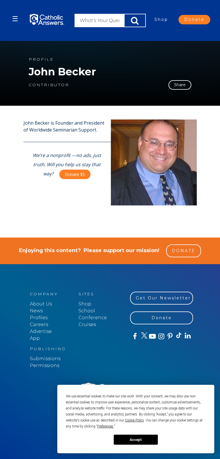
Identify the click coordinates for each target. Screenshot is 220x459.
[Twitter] (143, 336)
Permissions (44, 365)
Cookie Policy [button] (134, 420)
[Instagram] (160, 336)
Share (180, 84)
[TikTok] (178, 336)
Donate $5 (75, 174)
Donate (194, 19)
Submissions (45, 358)
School (86, 310)
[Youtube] (152, 336)
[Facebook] (134, 336)
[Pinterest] (169, 336)
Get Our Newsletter (163, 298)
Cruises (87, 324)
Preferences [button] (105, 426)
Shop (161, 19)
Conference (92, 317)
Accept (136, 440)
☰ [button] (15, 19)
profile (41, 59)
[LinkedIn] (187, 336)
